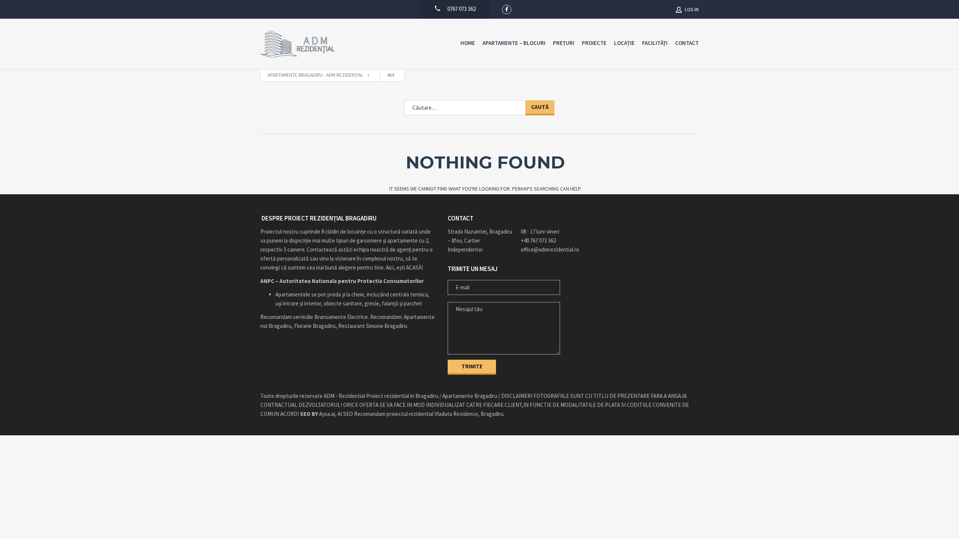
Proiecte (594, 42)
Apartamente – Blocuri (513, 42)
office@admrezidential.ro (550, 249)
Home (467, 42)
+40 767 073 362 (538, 240)
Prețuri (563, 42)
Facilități (655, 42)
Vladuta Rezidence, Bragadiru (469, 413)
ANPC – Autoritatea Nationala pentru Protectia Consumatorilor (342, 280)
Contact (687, 42)
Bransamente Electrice (341, 316)
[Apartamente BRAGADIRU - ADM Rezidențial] (297, 44)
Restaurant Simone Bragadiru (372, 325)
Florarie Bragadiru (315, 325)
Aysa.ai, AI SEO (326, 413)
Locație (624, 42)
